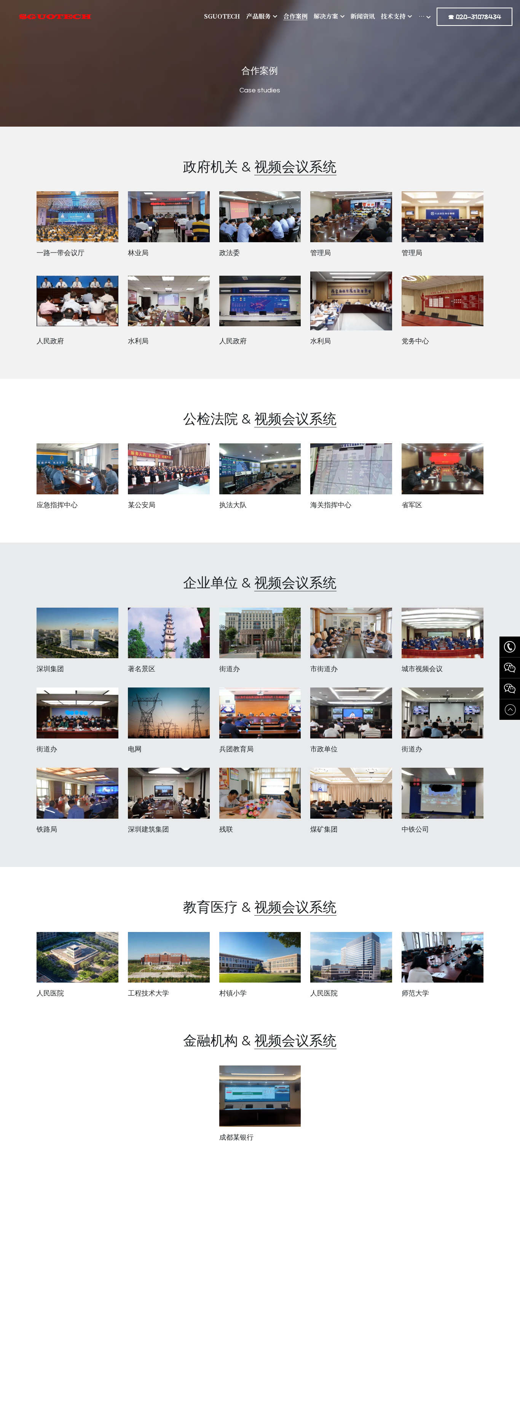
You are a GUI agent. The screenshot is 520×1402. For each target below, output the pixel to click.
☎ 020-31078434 (474, 17)
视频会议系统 (295, 166)
